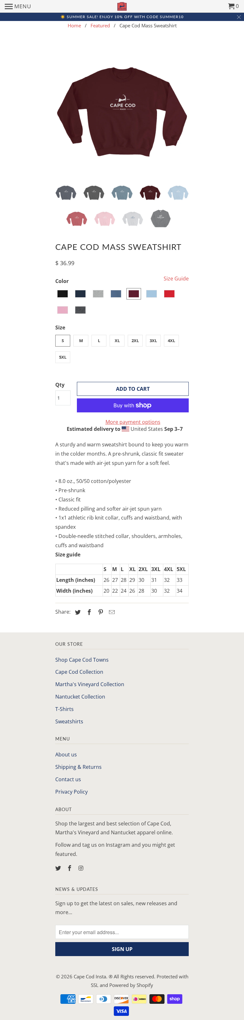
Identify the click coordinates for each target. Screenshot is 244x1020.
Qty (59, 384)
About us (66, 754)
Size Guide (176, 278)
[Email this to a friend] (111, 612)
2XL (135, 340)
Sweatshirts (69, 721)
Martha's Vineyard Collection (89, 684)
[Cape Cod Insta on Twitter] (58, 868)
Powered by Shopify (131, 985)
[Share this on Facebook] (88, 612)
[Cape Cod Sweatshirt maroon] (122, 110)
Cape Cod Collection (79, 671)
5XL (62, 357)
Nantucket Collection (80, 696)
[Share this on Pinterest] (100, 612)
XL (117, 340)
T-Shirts (64, 709)
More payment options (132, 421)
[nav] (18, 6)
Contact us (68, 779)
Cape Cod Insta (90, 976)
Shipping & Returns (78, 766)
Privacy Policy (71, 791)
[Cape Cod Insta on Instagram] (81, 868)
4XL (171, 340)
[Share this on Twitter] (77, 612)
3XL (153, 340)
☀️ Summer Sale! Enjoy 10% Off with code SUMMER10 (122, 16)
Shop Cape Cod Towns (82, 659)
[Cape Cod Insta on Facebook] (70, 868)
